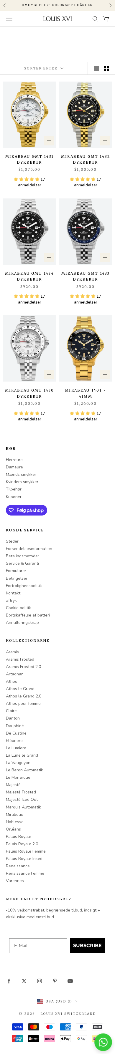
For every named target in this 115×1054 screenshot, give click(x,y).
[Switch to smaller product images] (106, 68)
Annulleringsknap (22, 622)
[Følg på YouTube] (70, 981)
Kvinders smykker (22, 482)
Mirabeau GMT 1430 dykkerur (29, 393)
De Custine (16, 733)
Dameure (14, 467)
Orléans (13, 829)
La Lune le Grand (22, 755)
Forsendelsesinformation (29, 548)
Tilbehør (14, 489)
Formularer (16, 571)
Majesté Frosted (21, 792)
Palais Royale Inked (24, 858)
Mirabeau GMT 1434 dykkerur (29, 276)
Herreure (14, 460)
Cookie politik (18, 608)
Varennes (15, 881)
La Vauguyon (18, 762)
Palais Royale (18, 836)
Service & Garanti (22, 563)
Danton (13, 718)
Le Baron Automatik (24, 770)
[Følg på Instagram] (39, 981)
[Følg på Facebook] (9, 981)
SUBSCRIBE (87, 945)
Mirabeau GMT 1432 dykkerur (85, 159)
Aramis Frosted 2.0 (23, 666)
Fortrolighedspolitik (24, 586)
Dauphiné (15, 726)
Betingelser (16, 578)
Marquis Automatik (23, 807)
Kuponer (14, 497)
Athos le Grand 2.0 (23, 696)
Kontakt (13, 593)
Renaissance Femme (25, 873)
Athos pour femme (23, 703)
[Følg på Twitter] (24, 981)
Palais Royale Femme (26, 851)
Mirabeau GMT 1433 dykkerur (85, 276)
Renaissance (18, 866)
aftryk (11, 600)
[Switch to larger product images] (96, 68)
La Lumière (16, 748)
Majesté (13, 785)
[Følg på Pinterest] (55, 981)
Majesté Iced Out (22, 799)
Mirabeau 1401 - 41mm (85, 393)
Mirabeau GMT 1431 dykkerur (29, 159)
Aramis (12, 652)
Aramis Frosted (20, 659)
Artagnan (15, 674)
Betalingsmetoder (22, 556)
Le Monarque (18, 777)
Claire (11, 711)
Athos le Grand (20, 689)
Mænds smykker (21, 474)
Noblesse (15, 822)
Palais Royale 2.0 (22, 844)
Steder (12, 541)
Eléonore (14, 740)
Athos (11, 681)
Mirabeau (14, 814)
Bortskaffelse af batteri (28, 615)
